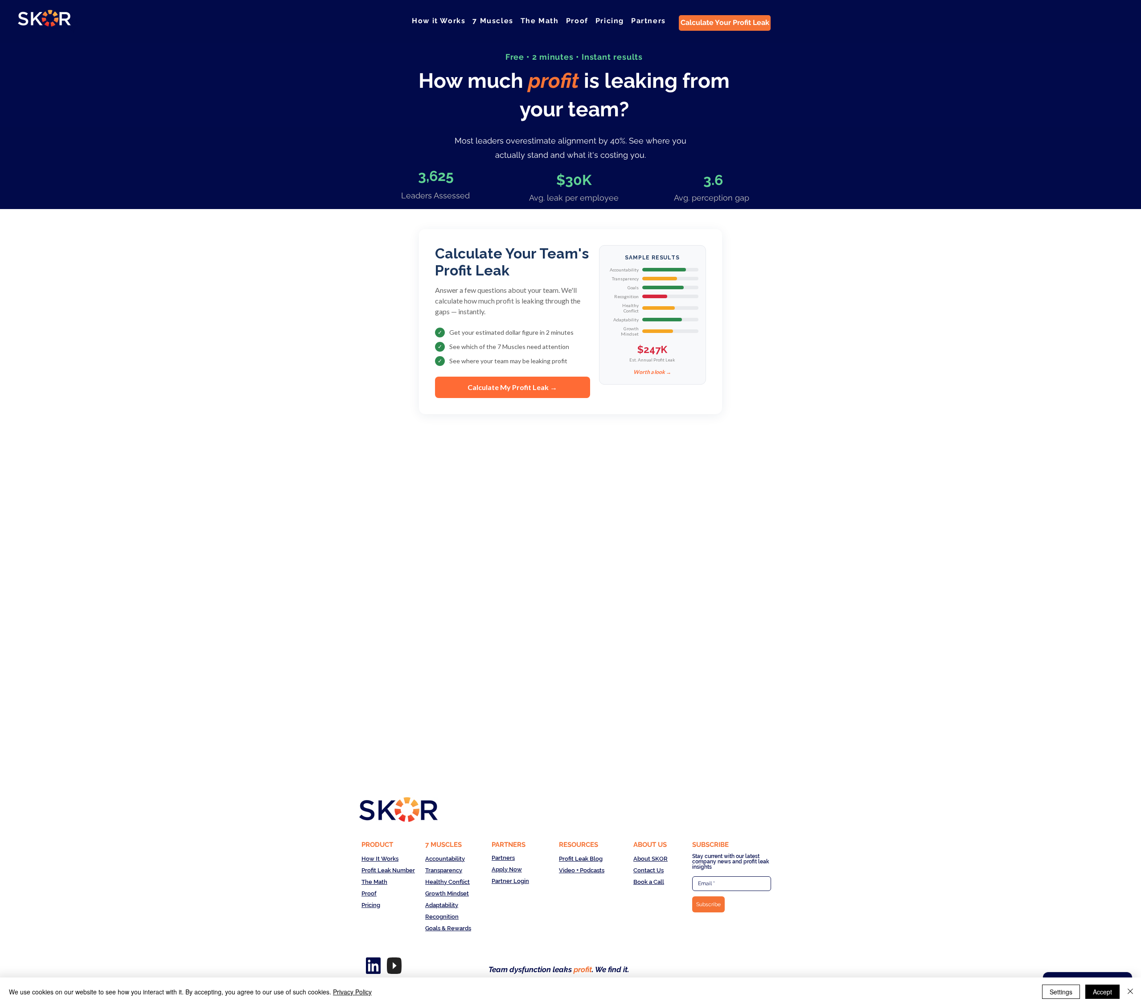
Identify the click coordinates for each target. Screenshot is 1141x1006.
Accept (1102, 991)
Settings (1061, 991)
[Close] (1130, 992)
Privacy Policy (352, 991)
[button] (492, 20)
